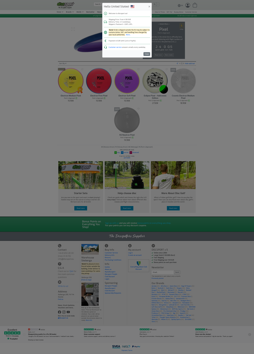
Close (147, 54)
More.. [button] (128, 35)
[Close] (149, 6)
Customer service (115, 47)
